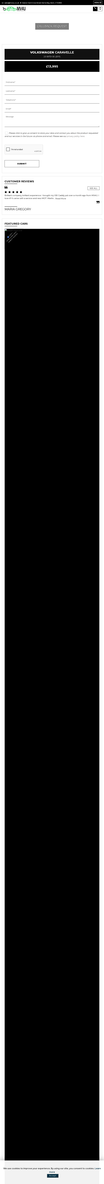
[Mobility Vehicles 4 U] (14, 9)
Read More (60, 198)
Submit (22, 164)
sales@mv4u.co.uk (11, 3)
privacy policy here (75, 136)
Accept (52, 1176)
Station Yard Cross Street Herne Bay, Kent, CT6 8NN (42, 3)
